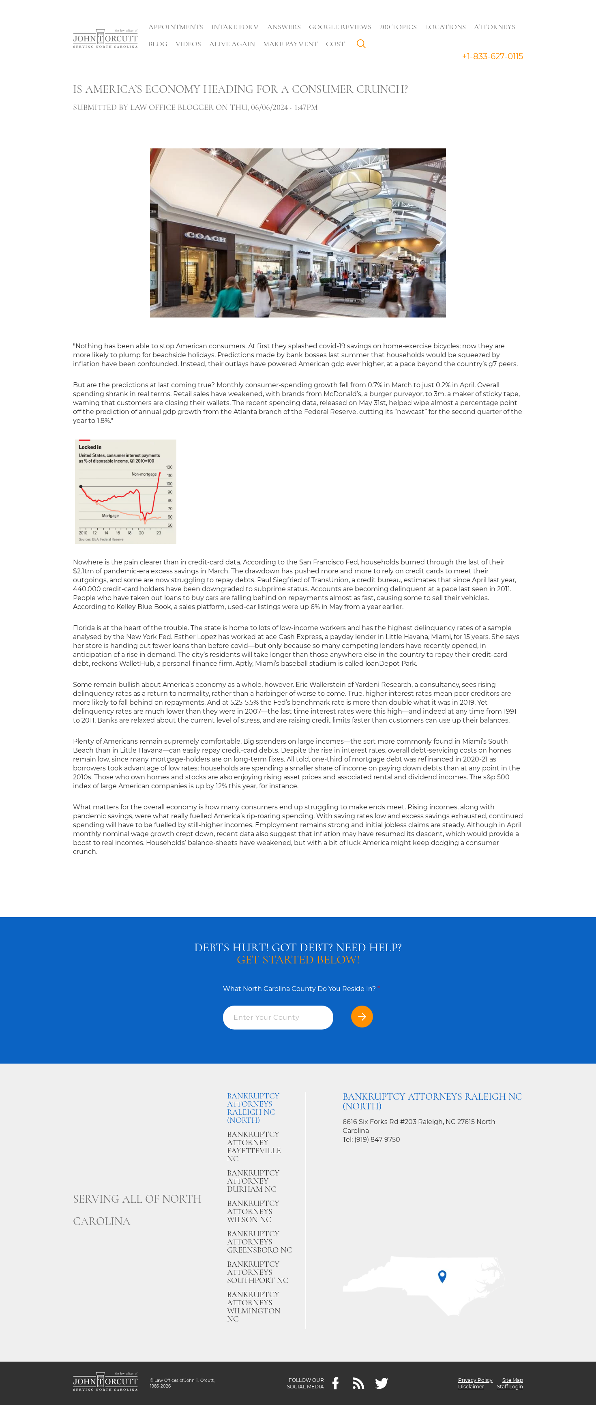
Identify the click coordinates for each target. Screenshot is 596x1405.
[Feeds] (358, 1383)
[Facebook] (335, 1383)
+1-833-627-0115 (492, 56)
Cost (335, 43)
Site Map (512, 1380)
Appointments (175, 26)
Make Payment (290, 43)
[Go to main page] (105, 39)
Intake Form (235, 26)
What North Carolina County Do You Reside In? (301, 989)
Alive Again (232, 43)
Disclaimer (471, 1387)
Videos (188, 43)
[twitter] (381, 1383)
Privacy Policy (475, 1380)
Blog (157, 43)
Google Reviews (340, 26)
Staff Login (510, 1387)
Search (363, 45)
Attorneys (494, 26)
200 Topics (398, 26)
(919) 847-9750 (377, 1139)
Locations (445, 26)
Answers (284, 26)
